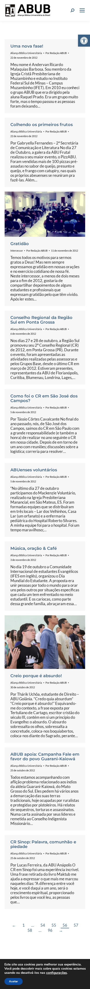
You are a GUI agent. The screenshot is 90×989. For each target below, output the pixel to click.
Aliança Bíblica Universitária (26, 52)
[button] (84, 41)
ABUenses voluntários (33, 469)
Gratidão (19, 243)
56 (65, 925)
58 (29, 930)
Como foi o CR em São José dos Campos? (44, 398)
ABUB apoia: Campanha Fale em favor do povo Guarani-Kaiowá (44, 756)
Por (56, 52)
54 (42, 925)
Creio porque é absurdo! (36, 675)
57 (76, 925)
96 (50, 930)
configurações (56, 973)
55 (53, 925)
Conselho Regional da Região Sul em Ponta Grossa (41, 320)
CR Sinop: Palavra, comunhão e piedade (43, 844)
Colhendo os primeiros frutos (41, 124)
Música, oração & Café (33, 548)
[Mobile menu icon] (82, 10)
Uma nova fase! (26, 46)
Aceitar (13, 981)
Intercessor (16, 250)
